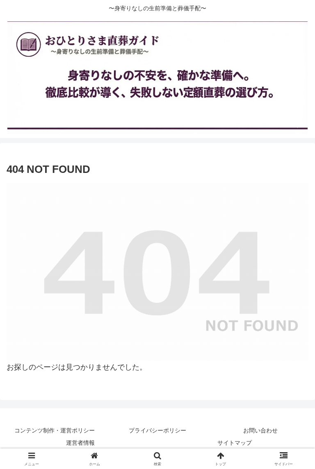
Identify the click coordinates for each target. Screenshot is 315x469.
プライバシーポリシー (157, 430)
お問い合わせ (260, 430)
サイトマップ (234, 442)
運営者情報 (80, 442)
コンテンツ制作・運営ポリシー (54, 430)
